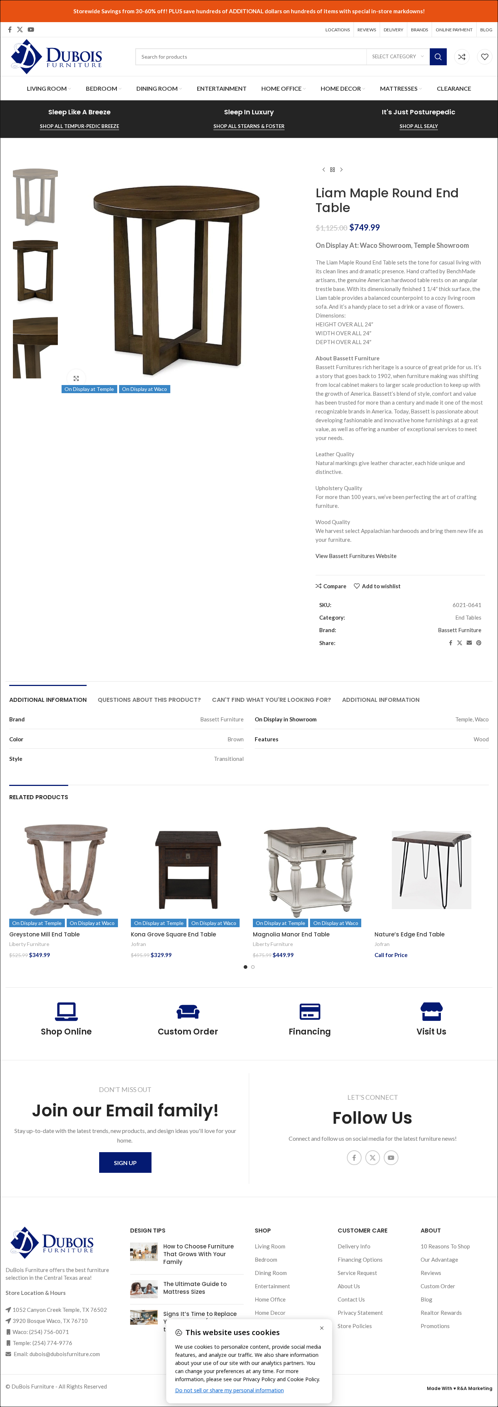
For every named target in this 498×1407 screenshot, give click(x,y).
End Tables (468, 617)
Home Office (270, 1299)
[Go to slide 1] (245, 967)
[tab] (48, 696)
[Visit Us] (431, 1011)
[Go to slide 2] (253, 967)
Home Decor (270, 1312)
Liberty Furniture (29, 944)
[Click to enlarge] (76, 378)
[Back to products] (332, 170)
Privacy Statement (360, 1312)
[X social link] (19, 29)
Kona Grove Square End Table (173, 934)
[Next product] (341, 170)
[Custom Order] (188, 1011)
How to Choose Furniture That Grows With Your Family (198, 1254)
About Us (349, 1286)
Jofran (138, 944)
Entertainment (272, 1286)
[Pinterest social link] (479, 643)
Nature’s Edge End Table (410, 934)
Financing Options (360, 1259)
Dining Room (271, 1272)
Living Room (270, 1246)
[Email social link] (469, 643)
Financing (310, 1031)
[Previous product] (323, 170)
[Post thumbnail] (144, 1256)
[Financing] (310, 1011)
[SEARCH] (438, 56)
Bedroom (266, 1259)
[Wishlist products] (484, 56)
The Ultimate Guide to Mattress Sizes (195, 1288)
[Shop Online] (66, 1011)
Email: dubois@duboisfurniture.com (56, 1354)
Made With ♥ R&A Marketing (459, 1388)
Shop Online (66, 1031)
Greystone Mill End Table (44, 934)
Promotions (435, 1326)
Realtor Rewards (441, 1312)
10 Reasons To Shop (445, 1246)
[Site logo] (55, 55)
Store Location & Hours (36, 1292)
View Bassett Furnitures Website (356, 555)
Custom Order (188, 1031)
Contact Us (351, 1299)
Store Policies (355, 1326)
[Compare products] (461, 56)
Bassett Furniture (459, 630)
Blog (426, 1299)
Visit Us (431, 1031)
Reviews (431, 1272)
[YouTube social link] (30, 29)
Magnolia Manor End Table (291, 934)
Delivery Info (354, 1246)
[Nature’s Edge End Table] (432, 870)
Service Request (357, 1272)
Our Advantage (439, 1259)
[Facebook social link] (10, 29)
